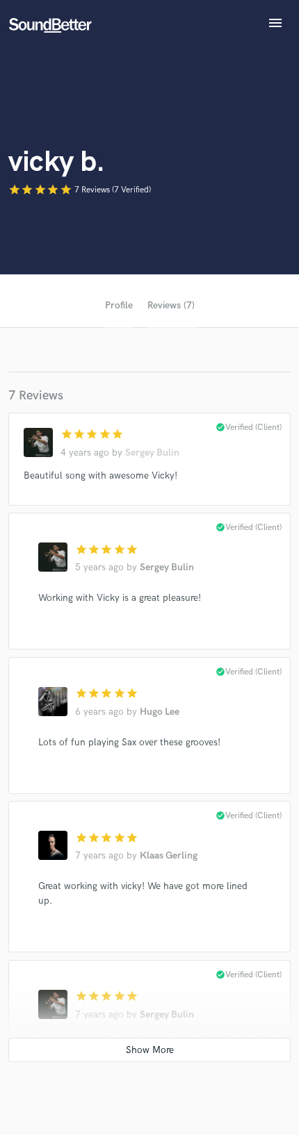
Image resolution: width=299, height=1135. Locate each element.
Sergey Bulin (152, 452)
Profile (119, 305)
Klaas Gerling (168, 855)
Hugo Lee (159, 712)
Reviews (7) (171, 305)
